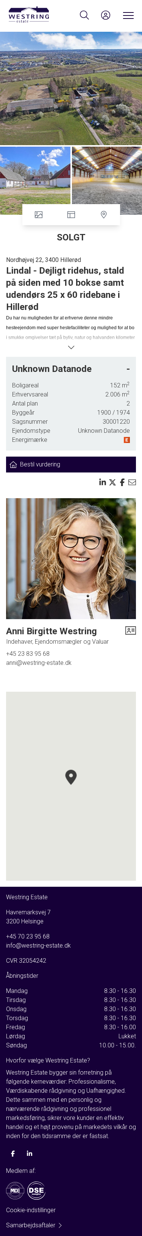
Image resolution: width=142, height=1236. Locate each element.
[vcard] (130, 635)
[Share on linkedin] (102, 482)
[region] (71, 786)
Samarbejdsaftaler (30, 1225)
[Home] (39, 15)
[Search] (84, 15)
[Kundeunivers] (105, 15)
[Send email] (132, 482)
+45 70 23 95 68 (28, 936)
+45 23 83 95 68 (28, 653)
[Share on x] (112, 482)
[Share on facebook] (122, 482)
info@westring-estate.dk (38, 945)
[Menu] (126, 15)
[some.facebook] (13, 1153)
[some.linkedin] (29, 1153)
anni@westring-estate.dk (39, 662)
